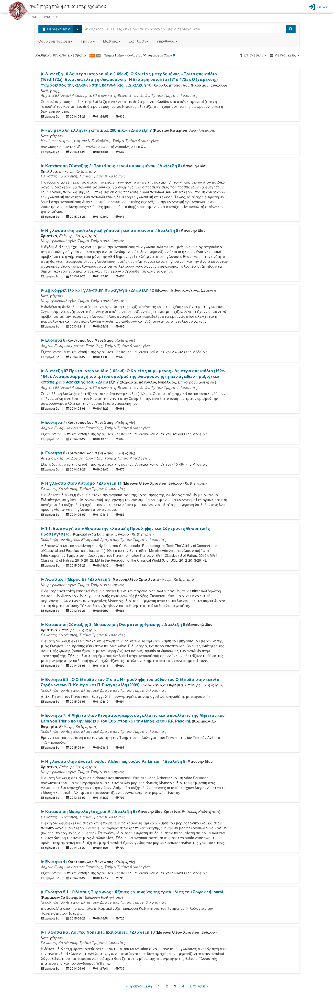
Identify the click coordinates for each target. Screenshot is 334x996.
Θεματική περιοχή (54, 41)
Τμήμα (86, 41)
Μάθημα (110, 41)
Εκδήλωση (137, 41)
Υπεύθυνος (165, 41)
